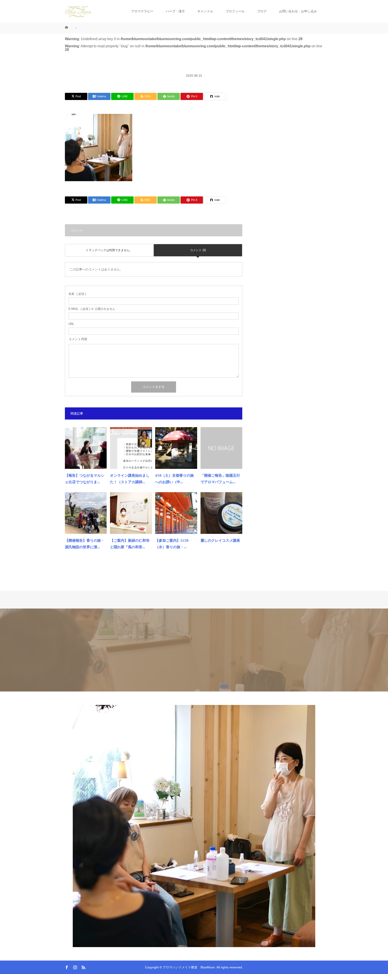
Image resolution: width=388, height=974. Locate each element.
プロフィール (235, 11)
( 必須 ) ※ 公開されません (91, 308)
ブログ (262, 11)
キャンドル (205, 11)
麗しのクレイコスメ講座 (220, 540)
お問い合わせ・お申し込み (298, 11)
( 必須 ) (77, 293)
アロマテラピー (142, 11)
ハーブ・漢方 (175, 11)
